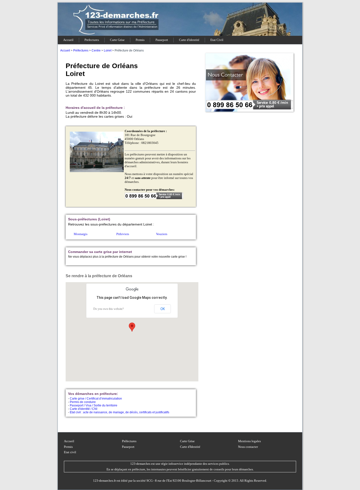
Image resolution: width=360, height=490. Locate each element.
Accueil (68, 40)
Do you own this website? (108, 309)
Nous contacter (248, 447)
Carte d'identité (189, 40)
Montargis (80, 234)
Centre (96, 50)
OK (162, 309)
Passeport (162, 40)
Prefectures (91, 40)
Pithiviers (122, 234)
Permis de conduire (83, 402)
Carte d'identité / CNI (83, 409)
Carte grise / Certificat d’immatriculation (96, 398)
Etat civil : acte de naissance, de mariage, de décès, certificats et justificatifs (119, 412)
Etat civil (70, 452)
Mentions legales (249, 441)
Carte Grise (117, 40)
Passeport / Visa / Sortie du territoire (93, 405)
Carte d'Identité (190, 447)
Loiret (107, 50)
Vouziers (161, 234)
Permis (140, 40)
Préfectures (80, 50)
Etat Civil (216, 40)
